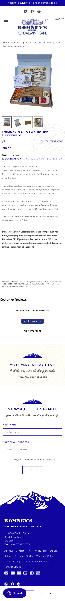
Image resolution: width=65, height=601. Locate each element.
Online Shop (18, 43)
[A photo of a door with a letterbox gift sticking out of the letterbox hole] (38, 122)
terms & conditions (46, 459)
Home (6, 43)
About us (8, 551)
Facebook (12, 584)
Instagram (18, 584)
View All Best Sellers (32, 377)
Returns (8, 556)
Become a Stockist (24, 556)
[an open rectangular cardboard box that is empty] (17, 122)
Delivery (54, 551)
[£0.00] (57, 22)
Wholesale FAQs (12, 561)
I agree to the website (34, 459)
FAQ (29, 551)
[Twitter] (25, 12)
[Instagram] (39, 12)
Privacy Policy (40, 551)
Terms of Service (12, 567)
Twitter (5, 584)
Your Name (10, 425)
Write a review (32, 321)
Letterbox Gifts (35, 43)
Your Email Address (16, 442)
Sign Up (32, 470)
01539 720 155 (23, 544)
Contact (20, 551)
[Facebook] (32, 12)
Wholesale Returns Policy (36, 561)
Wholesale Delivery (46, 556)
